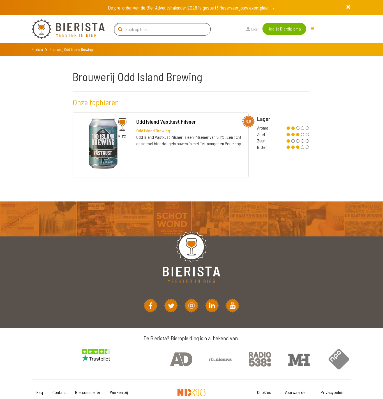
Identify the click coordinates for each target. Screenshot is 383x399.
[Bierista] (63, 29)
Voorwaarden (296, 392)
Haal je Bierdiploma (284, 28)
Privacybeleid (333, 392)
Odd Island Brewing (153, 130)
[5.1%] (103, 144)
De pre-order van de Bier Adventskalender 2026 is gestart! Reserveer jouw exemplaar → (191, 7)
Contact (59, 392)
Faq (39, 392)
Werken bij (119, 392)
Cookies (264, 392)
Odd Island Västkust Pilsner (166, 121)
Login (255, 29)
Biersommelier (87, 392)
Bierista (37, 49)
